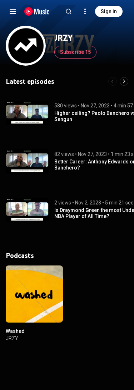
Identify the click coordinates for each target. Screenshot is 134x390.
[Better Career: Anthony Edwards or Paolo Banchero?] (27, 161)
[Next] (124, 81)
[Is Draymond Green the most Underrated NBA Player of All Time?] (27, 210)
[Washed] (34, 294)
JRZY (12, 338)
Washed (15, 331)
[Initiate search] (68, 11)
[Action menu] (55, 274)
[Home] (37, 11)
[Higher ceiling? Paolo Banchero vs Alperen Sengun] (27, 113)
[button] (27, 112)
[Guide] (13, 11)
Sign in (109, 11)
